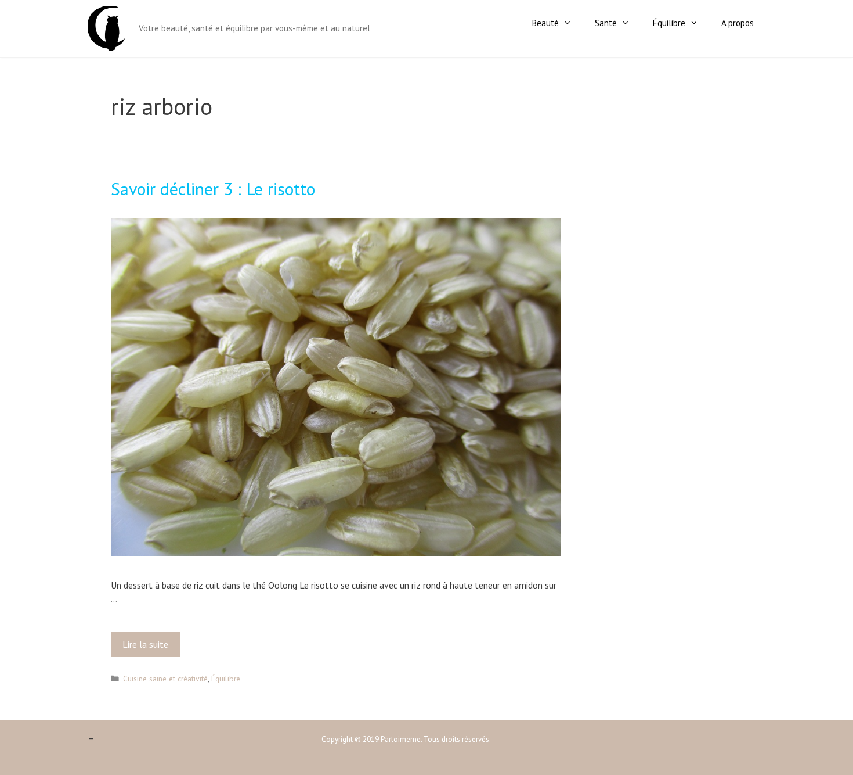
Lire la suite (148, 647)
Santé (606, 22)
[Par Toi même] (106, 27)
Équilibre (669, 22)
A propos (737, 22)
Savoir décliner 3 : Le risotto (213, 188)
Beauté (545, 22)
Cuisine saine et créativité (165, 678)
